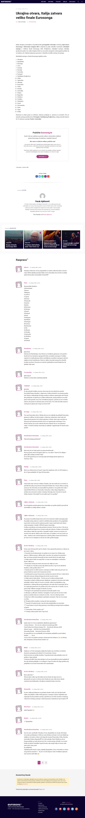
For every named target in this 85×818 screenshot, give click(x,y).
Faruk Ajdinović (47, 214)
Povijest (58, 1)
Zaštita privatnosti (43, 808)
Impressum (41, 805)
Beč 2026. (43, 1)
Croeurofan (28, 372)
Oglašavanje (41, 810)
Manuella (27, 689)
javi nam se (24, 784)
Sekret (26, 267)
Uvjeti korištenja (42, 807)
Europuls (19, 167)
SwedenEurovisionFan (31, 436)
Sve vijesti (72, 1)
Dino (25, 283)
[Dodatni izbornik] (82, 2)
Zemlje (65, 1)
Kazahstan (27, 348)
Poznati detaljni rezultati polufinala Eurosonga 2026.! (71, 244)
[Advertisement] (42, 33)
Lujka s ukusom (29, 502)
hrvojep (26, 412)
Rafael (26, 718)
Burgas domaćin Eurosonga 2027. (11, 245)
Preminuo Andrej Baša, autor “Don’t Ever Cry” (32, 245)
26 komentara (32, 21)
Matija (26, 467)
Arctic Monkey (29, 545)
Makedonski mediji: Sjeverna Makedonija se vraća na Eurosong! (51, 244)
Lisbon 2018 (25, 167)
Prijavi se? (42, 789)
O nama (40, 803)
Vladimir (27, 386)
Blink (26, 647)
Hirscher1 (27, 707)
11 (78, 232)
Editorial (50, 1)
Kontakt (40, 812)
